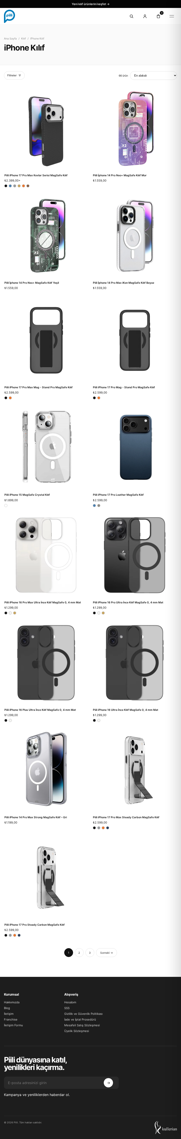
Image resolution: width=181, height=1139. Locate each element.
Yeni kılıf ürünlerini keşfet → (90, 4)
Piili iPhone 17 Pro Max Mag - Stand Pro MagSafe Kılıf (38, 387)
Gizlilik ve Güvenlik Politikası (83, 1013)
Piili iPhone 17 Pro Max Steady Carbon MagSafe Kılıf (126, 817)
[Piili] (62, 16)
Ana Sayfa (10, 38)
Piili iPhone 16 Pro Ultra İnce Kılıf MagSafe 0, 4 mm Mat (128, 602)
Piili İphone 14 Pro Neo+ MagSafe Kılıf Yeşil (31, 282)
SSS (67, 1008)
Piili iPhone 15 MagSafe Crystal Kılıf (27, 494)
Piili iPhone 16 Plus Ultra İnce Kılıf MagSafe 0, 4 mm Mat (40, 709)
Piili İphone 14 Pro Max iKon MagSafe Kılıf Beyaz (123, 282)
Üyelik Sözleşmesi (76, 1031)
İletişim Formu (13, 1025)
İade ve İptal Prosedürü (80, 1019)
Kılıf (23, 38)
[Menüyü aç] (171, 16)
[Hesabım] (145, 16)
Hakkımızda (11, 1002)
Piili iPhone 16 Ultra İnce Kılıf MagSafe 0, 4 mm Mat (125, 709)
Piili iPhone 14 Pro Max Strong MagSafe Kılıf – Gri (35, 817)
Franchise (10, 1019)
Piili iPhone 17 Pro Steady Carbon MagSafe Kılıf (34, 924)
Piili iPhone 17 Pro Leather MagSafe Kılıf (118, 494)
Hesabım (70, 1002)
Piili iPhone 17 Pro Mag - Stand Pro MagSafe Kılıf (124, 387)
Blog (7, 1008)
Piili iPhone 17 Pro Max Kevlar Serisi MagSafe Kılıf (36, 175)
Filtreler (12, 75)
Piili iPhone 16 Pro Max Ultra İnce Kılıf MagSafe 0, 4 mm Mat (42, 602)
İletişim (8, 1013)
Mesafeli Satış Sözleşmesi (82, 1025)
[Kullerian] (166, 1127)
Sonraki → (106, 952)
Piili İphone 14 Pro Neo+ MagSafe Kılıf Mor (120, 175)
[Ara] (131, 16)
